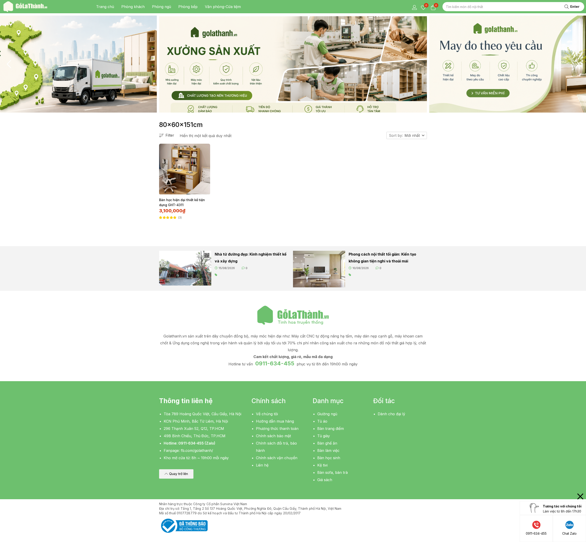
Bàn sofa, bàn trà (332, 472)
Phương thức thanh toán (277, 428)
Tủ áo (322, 421)
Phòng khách (133, 6)
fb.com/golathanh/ (197, 450)
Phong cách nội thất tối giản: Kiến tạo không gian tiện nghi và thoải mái (382, 257)
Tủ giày (323, 436)
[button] (415, 135)
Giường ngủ (327, 414)
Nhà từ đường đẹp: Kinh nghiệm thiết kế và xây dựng (251, 257)
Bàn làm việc (328, 450)
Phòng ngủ (161, 6)
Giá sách (324, 479)
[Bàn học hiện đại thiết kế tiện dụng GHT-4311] (184, 169)
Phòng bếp (188, 6)
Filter (169, 135)
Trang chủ (105, 6)
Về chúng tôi (267, 414)
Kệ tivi (322, 465)
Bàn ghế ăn (327, 443)
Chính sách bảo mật (273, 436)
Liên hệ (262, 465)
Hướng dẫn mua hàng (275, 421)
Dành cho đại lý (391, 414)
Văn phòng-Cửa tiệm (223, 6)
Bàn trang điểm (330, 428)
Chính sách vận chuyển (276, 458)
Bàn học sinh (328, 458)
